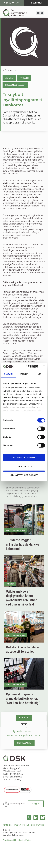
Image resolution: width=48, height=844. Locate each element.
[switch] (41, 429)
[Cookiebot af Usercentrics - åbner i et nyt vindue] (28, 366)
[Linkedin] (36, 818)
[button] (38, 13)
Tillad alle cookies (24, 457)
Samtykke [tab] (8, 374)
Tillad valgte (24, 466)
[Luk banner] (44, 366)
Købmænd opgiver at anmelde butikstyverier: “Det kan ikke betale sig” (23, 698)
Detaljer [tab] (24, 374)
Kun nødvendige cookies (24, 475)
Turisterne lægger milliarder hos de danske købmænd (22, 544)
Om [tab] (39, 374)
